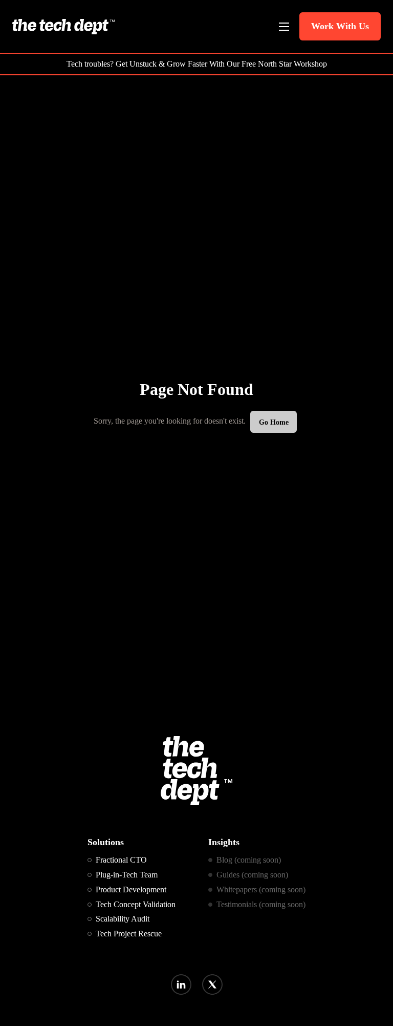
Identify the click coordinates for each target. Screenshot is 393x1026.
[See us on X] (212, 984)
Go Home (274, 422)
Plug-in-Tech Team (127, 874)
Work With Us (340, 26)
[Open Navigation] (284, 27)
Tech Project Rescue (129, 933)
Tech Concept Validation (136, 904)
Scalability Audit (122, 918)
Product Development (131, 889)
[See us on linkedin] (180, 984)
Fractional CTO (121, 859)
